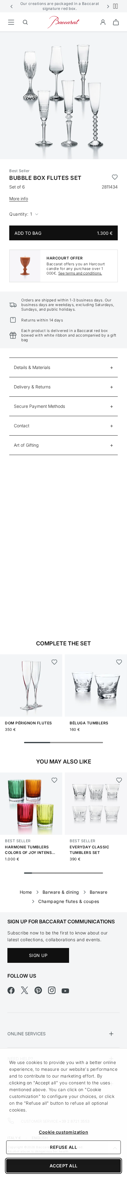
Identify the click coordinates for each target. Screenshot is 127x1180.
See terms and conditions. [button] (80, 273)
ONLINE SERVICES (26, 1033)
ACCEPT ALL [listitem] (64, 1165)
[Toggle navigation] (11, 22)
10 (99, 873)
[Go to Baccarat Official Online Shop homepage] (63, 21)
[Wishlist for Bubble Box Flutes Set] (115, 178)
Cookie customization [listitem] (63, 1132)
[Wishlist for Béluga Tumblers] (119, 662)
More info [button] (18, 198)
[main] (63, 462)
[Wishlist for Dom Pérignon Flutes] (54, 662)
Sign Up (38, 955)
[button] (11, 6)
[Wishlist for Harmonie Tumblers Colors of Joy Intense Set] (54, 780)
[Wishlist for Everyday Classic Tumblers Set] (119, 780)
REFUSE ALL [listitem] (63, 1147)
